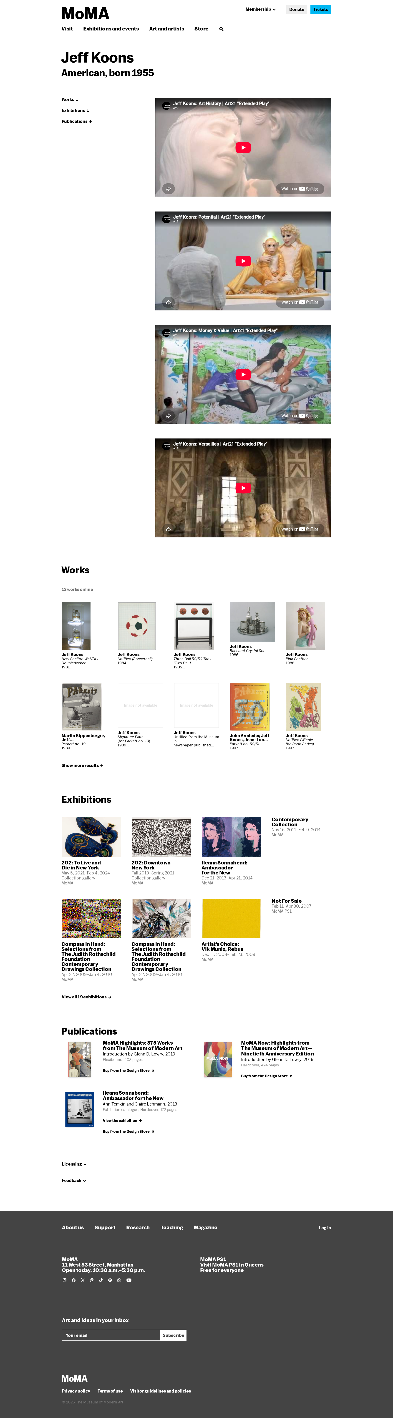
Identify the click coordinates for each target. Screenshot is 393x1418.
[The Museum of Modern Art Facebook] (73, 1280)
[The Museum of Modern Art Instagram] (64, 1280)
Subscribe (173, 1335)
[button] (70, 99)
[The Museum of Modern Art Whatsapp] (119, 1280)
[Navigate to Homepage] (85, 13)
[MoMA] (74, 1378)
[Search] (221, 28)
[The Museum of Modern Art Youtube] (129, 1280)
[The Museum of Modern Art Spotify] (110, 1280)
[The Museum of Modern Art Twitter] (82, 1280)
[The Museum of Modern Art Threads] (91, 1280)
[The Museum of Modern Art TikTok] (101, 1280)
